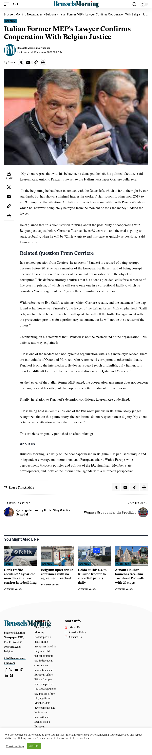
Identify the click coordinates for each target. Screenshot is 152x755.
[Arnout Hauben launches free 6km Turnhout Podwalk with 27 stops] (131, 555)
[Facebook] (6, 670)
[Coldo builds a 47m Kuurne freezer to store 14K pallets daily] (94, 555)
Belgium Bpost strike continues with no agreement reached (57, 574)
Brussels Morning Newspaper (23, 14)
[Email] (28, 62)
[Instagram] (21, 670)
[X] (10, 670)
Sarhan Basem (14, 589)
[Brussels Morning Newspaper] (76, 4)
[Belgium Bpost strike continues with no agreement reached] (57, 555)
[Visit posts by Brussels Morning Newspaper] (10, 50)
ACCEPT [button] (34, 746)
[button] (7, 4)
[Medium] (11, 676)
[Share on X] (21, 62)
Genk (8, 564)
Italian (89, 179)
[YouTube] (16, 670)
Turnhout (122, 564)
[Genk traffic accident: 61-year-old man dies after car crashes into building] (20, 555)
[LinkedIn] (6, 676)
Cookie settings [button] (15, 746)
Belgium (51, 14)
